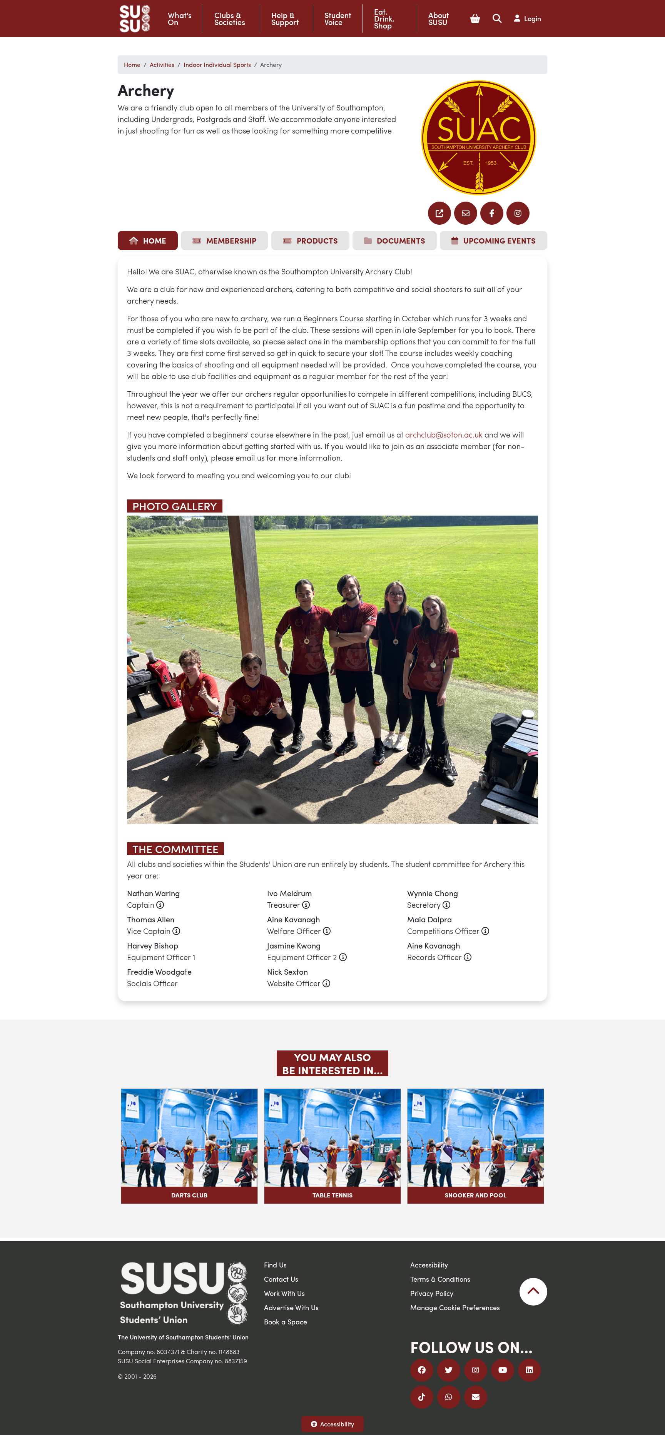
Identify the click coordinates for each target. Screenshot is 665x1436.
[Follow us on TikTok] (421, 1397)
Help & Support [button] (285, 18)
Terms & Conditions (440, 1279)
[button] (475, 18)
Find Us (275, 1264)
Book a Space (285, 1321)
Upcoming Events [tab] (498, 240)
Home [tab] (153, 240)
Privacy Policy (431, 1293)
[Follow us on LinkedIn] (529, 1370)
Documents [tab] (400, 240)
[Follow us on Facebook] (491, 213)
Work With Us (284, 1293)
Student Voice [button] (337, 18)
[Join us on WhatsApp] (448, 1397)
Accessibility (337, 1423)
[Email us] (439, 213)
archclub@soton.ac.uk (444, 434)
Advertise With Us (291, 1307)
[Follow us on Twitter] (448, 1370)
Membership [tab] (230, 240)
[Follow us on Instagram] (518, 213)
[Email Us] (475, 1397)
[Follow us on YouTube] (502, 1370)
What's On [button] (180, 18)
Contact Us (281, 1279)
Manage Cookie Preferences (455, 1307)
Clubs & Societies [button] (229, 18)
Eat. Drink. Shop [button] (384, 18)
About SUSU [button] (438, 18)
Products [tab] (316, 240)
